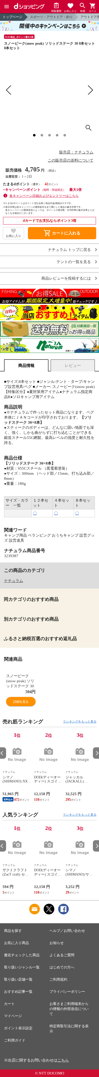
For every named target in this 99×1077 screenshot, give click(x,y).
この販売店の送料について (70, 160)
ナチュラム (13, 581)
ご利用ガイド (14, 1040)
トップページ (12, 17)
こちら (63, 1060)
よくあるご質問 (62, 955)
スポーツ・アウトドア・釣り (51, 17)
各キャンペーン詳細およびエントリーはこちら (44, 196)
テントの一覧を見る (74, 262)
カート (9, 1004)
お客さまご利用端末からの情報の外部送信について (69, 1009)
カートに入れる (61, 233)
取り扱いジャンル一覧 (22, 967)
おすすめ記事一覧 (18, 992)
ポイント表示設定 (18, 1028)
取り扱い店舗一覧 (18, 979)
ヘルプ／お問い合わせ (67, 931)
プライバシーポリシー (67, 992)
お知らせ (57, 943)
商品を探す (13, 931)
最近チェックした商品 (22, 955)
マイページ (13, 1016)
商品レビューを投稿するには (66, 278)
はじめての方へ (62, 967)
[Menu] (6, 6)
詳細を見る (20, 702)
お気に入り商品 (16, 943)
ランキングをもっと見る (79, 721)
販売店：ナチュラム (76, 152)
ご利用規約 (58, 979)
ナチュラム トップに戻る (69, 250)
